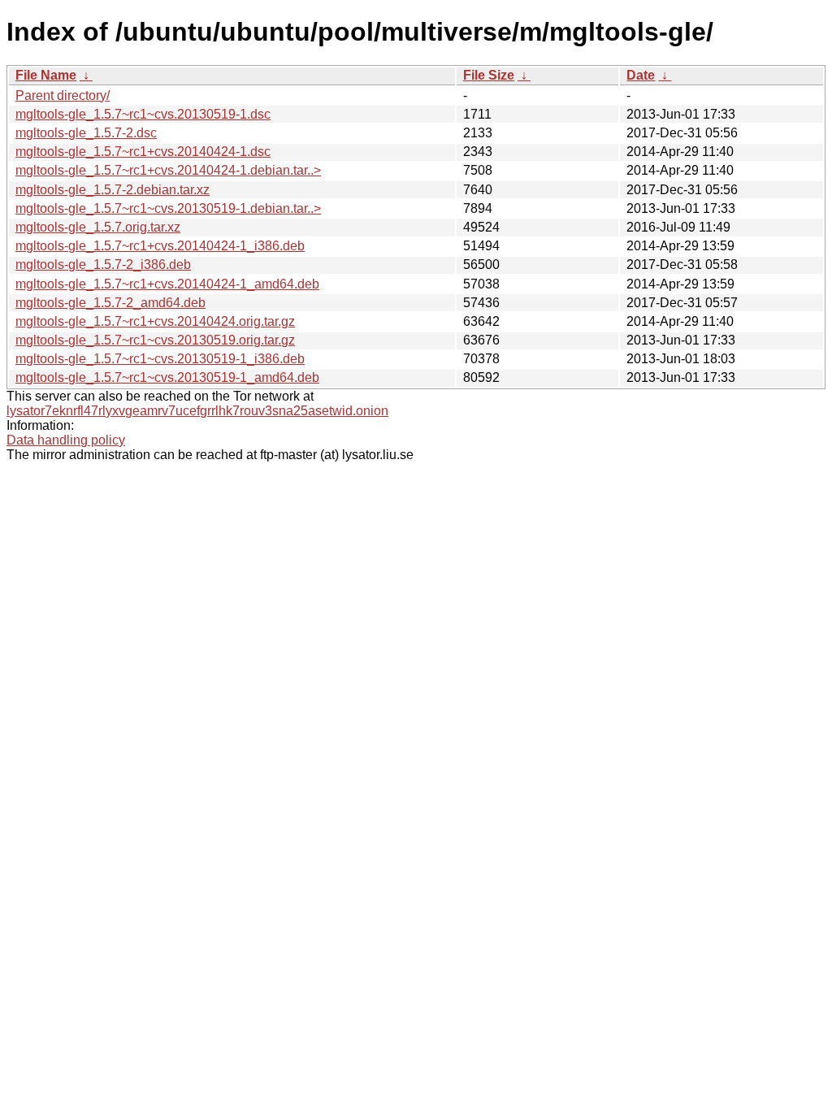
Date (640, 75)
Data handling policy (65, 440)
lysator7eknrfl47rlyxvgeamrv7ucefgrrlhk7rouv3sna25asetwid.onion (197, 411)
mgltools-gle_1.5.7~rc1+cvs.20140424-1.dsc (143, 151)
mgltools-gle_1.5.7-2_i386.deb (103, 264)
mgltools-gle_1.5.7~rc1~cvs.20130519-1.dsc (143, 114)
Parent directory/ (62, 95)
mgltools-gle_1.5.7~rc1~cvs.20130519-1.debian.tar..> (168, 208)
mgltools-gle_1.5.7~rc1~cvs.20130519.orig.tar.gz (155, 340)
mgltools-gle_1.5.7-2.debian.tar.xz (112, 190)
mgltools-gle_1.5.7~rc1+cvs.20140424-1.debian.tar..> (168, 170)
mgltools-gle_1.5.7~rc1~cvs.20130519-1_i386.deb (160, 359)
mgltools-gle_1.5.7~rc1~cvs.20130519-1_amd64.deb (167, 377)
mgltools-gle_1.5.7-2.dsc (86, 133)
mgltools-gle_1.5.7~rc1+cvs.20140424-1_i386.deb (160, 246)
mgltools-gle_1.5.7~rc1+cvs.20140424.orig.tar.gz (155, 321)
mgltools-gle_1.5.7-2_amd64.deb (110, 303)
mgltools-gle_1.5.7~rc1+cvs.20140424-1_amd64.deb (167, 284)
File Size (488, 75)
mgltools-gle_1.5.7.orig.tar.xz (97, 227)
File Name (45, 75)
